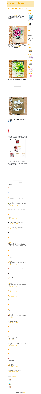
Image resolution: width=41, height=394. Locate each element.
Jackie (10, 335)
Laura (10, 364)
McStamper (10, 196)
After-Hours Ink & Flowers (17, 3)
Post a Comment (11, 373)
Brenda (8, 128)
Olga (8, 132)
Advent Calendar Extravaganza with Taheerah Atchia (18, 379)
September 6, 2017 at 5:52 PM (13, 264)
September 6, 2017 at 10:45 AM (13, 211)
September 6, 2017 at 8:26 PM (13, 296)
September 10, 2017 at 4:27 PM (13, 371)
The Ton (8, 122)
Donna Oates (11, 221)
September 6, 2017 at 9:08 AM (13, 199)
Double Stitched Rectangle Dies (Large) (17, 46)
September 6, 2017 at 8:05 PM (13, 286)
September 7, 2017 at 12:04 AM (13, 311)
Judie (10, 261)
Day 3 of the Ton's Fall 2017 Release (15, 15)
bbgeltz (10, 320)
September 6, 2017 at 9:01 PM (13, 301)
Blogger (24, 392)
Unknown (10, 308)
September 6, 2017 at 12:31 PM (13, 223)
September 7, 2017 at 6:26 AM (13, 317)
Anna (8, 131)
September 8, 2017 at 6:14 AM (13, 339)
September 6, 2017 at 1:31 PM (13, 228)
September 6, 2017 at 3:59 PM (13, 247)
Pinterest (20, 8)
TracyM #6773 (11, 357)
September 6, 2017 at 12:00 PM (13, 218)
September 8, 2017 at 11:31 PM (13, 361)
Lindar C (10, 202)
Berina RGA (10, 242)
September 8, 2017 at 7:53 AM (13, 350)
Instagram (12, 8)
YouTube (16, 8)
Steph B (10, 314)
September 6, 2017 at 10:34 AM (13, 205)
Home (9, 8)
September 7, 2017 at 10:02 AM (13, 322)
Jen (9, 283)
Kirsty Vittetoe (11, 272)
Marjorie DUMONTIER (12, 236)
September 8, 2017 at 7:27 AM (13, 345)
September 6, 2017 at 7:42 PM (13, 280)
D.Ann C (10, 369)
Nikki (10, 330)
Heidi (10, 342)
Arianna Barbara (11, 191)
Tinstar (10, 277)
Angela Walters (11, 254)
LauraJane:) (30, 26)
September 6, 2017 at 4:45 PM (13, 258)
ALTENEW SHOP (24, 8)
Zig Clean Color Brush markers (12, 81)
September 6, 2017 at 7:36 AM (13, 189)
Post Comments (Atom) (15, 376)
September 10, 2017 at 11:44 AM (13, 366)
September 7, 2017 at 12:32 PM (13, 328)
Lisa (8, 129)
